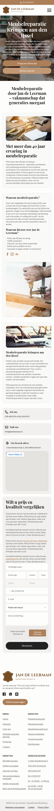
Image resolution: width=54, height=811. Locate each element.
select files (37, 633)
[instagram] (12, 254)
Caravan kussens (35, 739)
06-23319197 (34, 776)
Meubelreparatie (35, 724)
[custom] (4, 694)
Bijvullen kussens (10, 760)
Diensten (7, 724)
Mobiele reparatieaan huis (11, 735)
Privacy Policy (43, 807)
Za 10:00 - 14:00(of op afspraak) (35, 787)
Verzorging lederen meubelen (11, 777)
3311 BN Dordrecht (37, 765)
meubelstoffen (12, 558)
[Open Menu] (49, 10)
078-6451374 (34, 770)
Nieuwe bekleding (36, 734)
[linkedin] (16, 254)
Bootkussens (34, 744)
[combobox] (9, 591)
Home (5, 719)
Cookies (31, 807)
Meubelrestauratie (36, 719)
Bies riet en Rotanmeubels (14, 788)
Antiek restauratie (11, 783)
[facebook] (7, 254)
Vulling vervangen (10, 765)
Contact (6, 747)
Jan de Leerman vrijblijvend (35, 540)
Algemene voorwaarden (15, 807)
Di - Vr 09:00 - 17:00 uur (38, 781)
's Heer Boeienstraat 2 (38, 760)
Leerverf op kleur (10, 770)
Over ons (7, 729)
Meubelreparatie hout (38, 729)
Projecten (7, 741)
